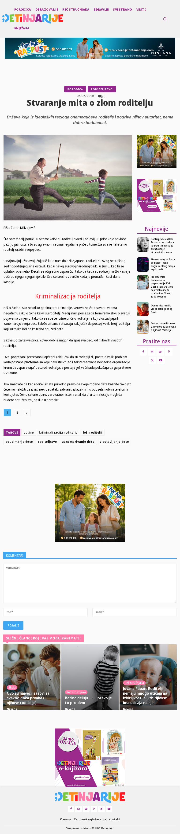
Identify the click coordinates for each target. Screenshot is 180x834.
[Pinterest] (88, 458)
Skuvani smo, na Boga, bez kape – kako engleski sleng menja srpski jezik (163, 264)
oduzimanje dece (19, 441)
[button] (165, 19)
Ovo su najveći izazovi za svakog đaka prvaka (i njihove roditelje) (163, 327)
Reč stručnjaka (76, 692)
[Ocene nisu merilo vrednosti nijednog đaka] (143, 309)
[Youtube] (161, 360)
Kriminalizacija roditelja (68, 296)
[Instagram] (151, 351)
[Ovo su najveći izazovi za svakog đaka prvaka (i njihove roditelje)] (143, 327)
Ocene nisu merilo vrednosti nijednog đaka (161, 309)
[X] (77, 458)
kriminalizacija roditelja (58, 432)
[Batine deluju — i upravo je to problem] (90, 677)
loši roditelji (92, 432)
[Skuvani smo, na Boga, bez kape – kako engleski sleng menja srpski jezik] (143, 264)
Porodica (75, 89)
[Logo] (2, 18)
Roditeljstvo (102, 89)
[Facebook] (66, 458)
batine (28, 432)
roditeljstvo (47, 441)
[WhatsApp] (99, 458)
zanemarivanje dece (78, 441)
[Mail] (160, 351)
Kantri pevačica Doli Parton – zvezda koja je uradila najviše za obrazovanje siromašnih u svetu (162, 245)
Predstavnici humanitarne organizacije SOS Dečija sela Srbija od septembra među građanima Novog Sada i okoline (162, 286)
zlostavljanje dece (114, 441)
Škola (12, 687)
